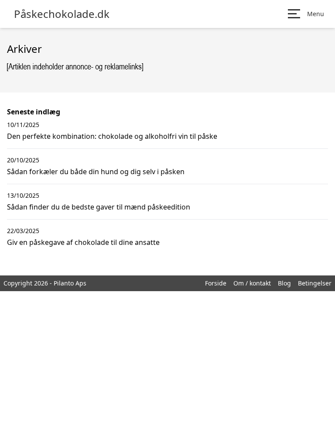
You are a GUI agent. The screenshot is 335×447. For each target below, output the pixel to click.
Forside (215, 283)
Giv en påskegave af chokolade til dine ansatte (83, 242)
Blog (284, 283)
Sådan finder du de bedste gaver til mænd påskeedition (98, 207)
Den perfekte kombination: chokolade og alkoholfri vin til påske (112, 136)
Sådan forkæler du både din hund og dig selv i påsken (96, 171)
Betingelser (315, 283)
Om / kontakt (252, 283)
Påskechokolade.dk (61, 14)
